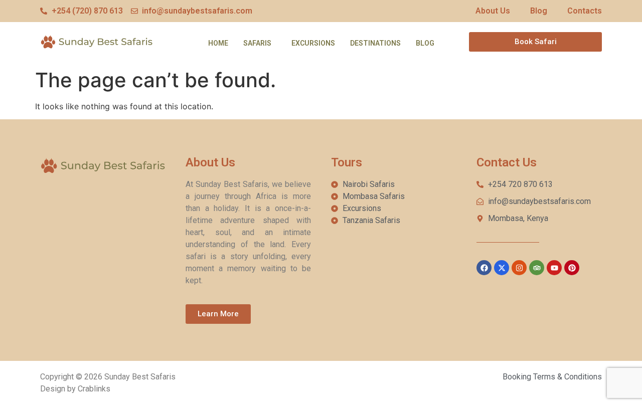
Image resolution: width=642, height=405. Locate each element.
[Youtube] (554, 267)
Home (218, 43)
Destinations (375, 43)
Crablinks (94, 388)
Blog (425, 43)
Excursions (313, 43)
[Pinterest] (571, 267)
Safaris (257, 43)
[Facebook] (484, 267)
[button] (260, 43)
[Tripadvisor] (536, 267)
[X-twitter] (501, 267)
